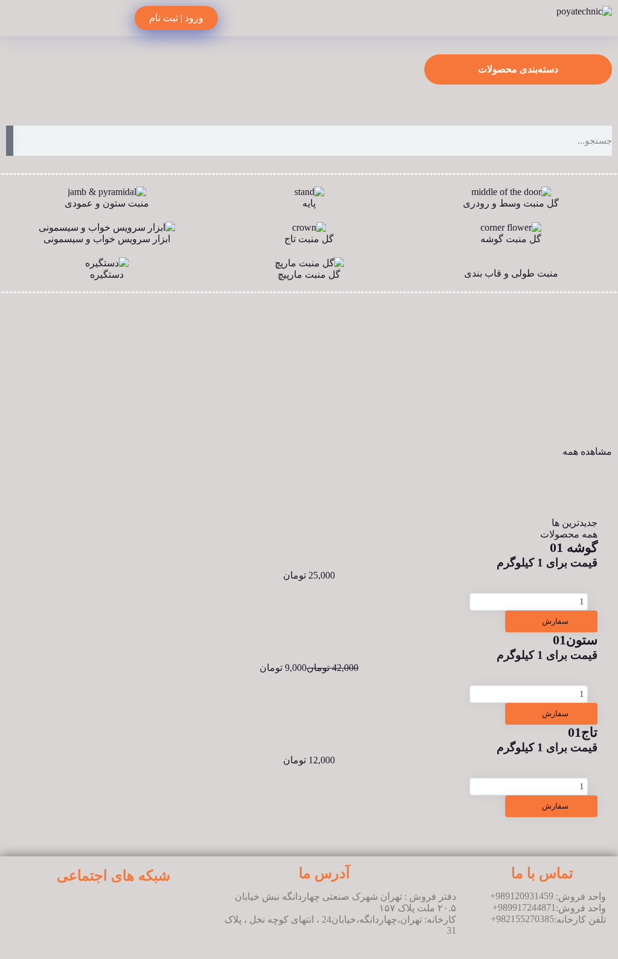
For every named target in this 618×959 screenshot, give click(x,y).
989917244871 (527, 907)
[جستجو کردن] (9, 141)
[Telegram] (166, 910)
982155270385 (525, 919)
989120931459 (524, 896)
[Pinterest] (95, 910)
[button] (12, 96)
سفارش (554, 621)
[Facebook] (60, 910)
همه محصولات (568, 534)
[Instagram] (131, 910)
